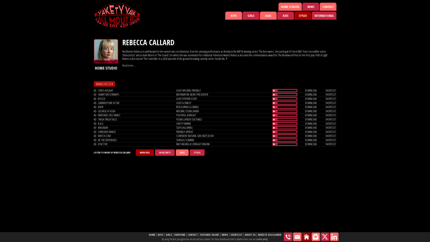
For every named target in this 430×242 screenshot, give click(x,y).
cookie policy (262, 239)
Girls (251, 16)
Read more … (129, 65)
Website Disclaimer (269, 235)
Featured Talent (209, 235)
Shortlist (236, 235)
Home (152, 235)
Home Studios (290, 7)
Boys (234, 16)
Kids (285, 16)
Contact (328, 7)
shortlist (330, 90)
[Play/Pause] (274, 90)
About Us (250, 235)
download (311, 90)
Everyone (179, 235)
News (310, 7)
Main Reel (145, 152)
